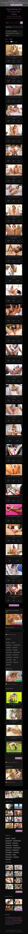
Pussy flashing (10, 920)
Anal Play (13, 642)
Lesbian (6, 917)
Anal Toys (17, 922)
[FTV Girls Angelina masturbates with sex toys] (9, 874)
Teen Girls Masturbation (12, 762)
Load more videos (14, 605)
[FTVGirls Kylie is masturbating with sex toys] (18, 880)
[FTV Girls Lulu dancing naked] (9, 806)
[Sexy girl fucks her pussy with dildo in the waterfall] (18, 874)
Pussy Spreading (18, 917)
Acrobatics (8, 642)
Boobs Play (13, 917)
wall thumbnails (16, 42)
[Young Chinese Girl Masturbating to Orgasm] (9, 826)
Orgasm (6, 920)
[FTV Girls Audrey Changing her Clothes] (9, 819)
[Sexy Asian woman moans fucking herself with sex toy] (9, 867)
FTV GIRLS (11, 1)
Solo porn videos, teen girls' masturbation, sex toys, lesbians (14, 17)
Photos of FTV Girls (11, 634)
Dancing (6, 918)
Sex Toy (14, 659)
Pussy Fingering (9, 657)
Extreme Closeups (18, 920)
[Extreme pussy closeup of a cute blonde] (9, 880)
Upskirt (13, 924)
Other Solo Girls (9, 652)
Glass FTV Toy (10, 923)
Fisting (11, 921)
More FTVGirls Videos (12, 684)
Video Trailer (8, 664)
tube (11, 42)
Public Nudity (8, 654)
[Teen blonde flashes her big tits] (18, 886)
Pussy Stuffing (8, 659)
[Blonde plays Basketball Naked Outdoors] (18, 908)
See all (18, 758)
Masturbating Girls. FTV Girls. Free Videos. (14, 11)
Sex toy (9, 917)
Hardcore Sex (15, 647)
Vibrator (17, 923)
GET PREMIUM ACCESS (16, 4)
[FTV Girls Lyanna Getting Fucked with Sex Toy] (18, 813)
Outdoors (10, 918)
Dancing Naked (9, 840)
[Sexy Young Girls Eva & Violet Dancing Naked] (18, 902)
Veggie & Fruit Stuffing (15, 921)
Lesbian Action (8, 845)
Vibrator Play (16, 662)
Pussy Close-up (15, 654)
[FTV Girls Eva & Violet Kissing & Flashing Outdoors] (9, 813)
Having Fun (19, 918)
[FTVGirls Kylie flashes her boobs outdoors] (9, 886)
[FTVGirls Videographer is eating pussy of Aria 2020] (9, 902)
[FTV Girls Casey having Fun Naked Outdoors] (18, 806)
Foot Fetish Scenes (17, 840)
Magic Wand (8, 922)
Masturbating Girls (11, 782)
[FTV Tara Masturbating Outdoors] (18, 826)
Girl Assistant (8, 647)
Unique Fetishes (9, 662)
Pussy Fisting (16, 657)
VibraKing (14, 923)
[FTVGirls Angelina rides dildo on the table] (18, 867)
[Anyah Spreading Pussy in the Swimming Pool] (18, 819)
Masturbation (15, 845)
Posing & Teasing (16, 652)
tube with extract (14, 42)
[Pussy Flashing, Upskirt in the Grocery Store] (9, 908)
